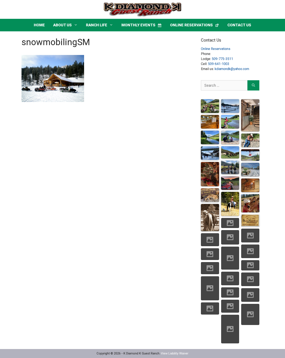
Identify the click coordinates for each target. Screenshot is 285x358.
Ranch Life (96, 25)
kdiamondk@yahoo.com (232, 69)
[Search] (253, 85)
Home (39, 25)
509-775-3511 (222, 59)
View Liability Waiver (174, 353)
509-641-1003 (218, 64)
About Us (62, 25)
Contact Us (239, 25)
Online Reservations (215, 49)
